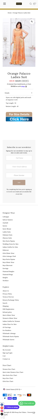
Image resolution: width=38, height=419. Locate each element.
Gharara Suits (7, 238)
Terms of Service (8, 297)
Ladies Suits (7, 232)
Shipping (6, 306)
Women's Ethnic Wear (10, 318)
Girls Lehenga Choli (9, 256)
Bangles (5, 277)
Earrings (5, 268)
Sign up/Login (7, 353)
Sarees (5, 226)
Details (7, 93)
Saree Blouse (7, 229)
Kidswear (6, 250)
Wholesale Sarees (8, 340)
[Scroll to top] (34, 413)
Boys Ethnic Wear (8, 262)
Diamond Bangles (8, 271)
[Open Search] (31, 4)
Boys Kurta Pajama (9, 259)
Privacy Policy (7, 294)
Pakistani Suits (7, 235)
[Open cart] (34, 4)
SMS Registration (8, 309)
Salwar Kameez (8, 220)
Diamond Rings (8, 274)
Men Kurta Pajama (9, 241)
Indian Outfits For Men (10, 247)
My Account (7, 350)
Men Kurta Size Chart (10, 375)
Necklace (6, 280)
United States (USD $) (13, 389)
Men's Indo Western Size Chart (13, 372)
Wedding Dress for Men (10, 244)
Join (19, 182)
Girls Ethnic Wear (8, 253)
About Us (6, 291)
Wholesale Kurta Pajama (11, 336)
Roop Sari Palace (20, 412)
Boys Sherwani (7, 265)
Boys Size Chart (8, 378)
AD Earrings (7, 327)
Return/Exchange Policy (11, 300)
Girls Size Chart (8, 381)
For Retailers (7, 330)
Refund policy (7, 312)
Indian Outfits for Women (11, 321)
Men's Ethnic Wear (9, 315)
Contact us (6, 359)
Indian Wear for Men (9, 324)
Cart (4, 356)
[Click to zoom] (32, 21)
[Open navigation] (4, 3)
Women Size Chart (9, 369)
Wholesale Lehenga (9, 333)
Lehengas (6, 217)
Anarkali (5, 223)
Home (10, 13)
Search (5, 303)
